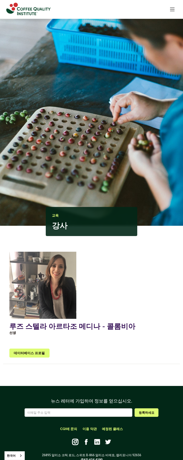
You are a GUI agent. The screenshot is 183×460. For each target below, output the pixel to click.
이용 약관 (90, 429)
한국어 (11, 455)
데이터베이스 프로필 (29, 353)
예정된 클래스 (112, 429)
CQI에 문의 (68, 429)
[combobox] (14, 455)
